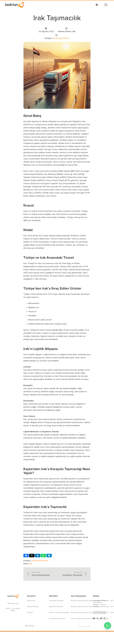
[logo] (14, 5)
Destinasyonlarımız (61, 38)
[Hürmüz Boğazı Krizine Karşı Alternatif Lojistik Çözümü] (89, 619)
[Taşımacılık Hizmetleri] (56, 601)
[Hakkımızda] (31, 601)
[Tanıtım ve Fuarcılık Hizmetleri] (59, 613)
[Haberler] (30, 613)
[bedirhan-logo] (13, 596)
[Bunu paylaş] (26, 555)
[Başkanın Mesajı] (32, 607)
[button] (105, 5)
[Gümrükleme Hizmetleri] (57, 619)
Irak (30, 564)
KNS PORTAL (29, 626)
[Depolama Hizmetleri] (56, 607)
